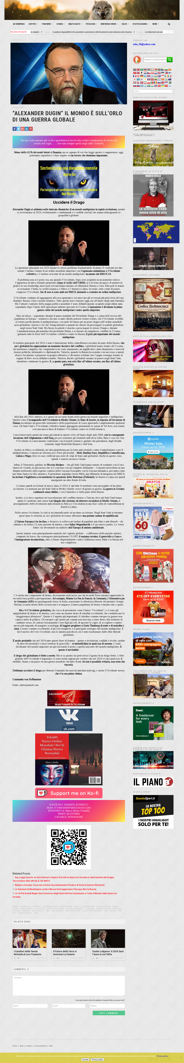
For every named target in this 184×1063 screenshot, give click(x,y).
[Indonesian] (163, 76)
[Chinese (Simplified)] (135, 72)
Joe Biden (16, 911)
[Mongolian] (135, 82)
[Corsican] (142, 72)
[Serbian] (166, 82)
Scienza (59, 24)
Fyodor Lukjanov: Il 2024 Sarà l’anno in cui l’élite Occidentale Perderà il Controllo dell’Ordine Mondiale (108, 953)
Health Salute (74, 24)
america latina (65, 906)
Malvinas (26, 911)
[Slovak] (135, 85)
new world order (73, 911)
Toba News (46, 24)
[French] (135, 76)
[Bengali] (159, 69)
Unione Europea (25, 913)
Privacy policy (162, 1056)
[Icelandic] (159, 76)
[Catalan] (170, 69)
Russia (113, 911)
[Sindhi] (170, 82)
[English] (159, 72)
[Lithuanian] (156, 79)
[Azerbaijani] (149, 69)
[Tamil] (152, 85)
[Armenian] (145, 69)
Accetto (85, 1060)
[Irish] (166, 76)
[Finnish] (170, 72)
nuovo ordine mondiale (92, 911)
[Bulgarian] (166, 69)
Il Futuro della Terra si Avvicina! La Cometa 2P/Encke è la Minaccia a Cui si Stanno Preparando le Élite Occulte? (68, 953)
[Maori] (170, 79)
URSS (36, 913)
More (154, 24)
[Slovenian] (138, 85)
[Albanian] (138, 69)
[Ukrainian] (163, 85)
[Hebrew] (152, 76)
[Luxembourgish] (159, 79)
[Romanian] (156, 82)
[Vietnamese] (166, 85)
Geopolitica (18, 40)
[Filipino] (166, 72)
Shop (21, 1046)
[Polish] (149, 82)
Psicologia (90, 24)
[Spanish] (145, 85)
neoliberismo (57, 911)
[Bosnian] (163, 69)
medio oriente (38, 911)
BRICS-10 (77, 906)
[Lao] (149, 79)
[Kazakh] (138, 79)
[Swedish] (149, 85)
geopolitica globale (55, 909)
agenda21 (37, 906)
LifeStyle (32, 24)
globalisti (89, 909)
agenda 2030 (25, 906)
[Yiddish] (170, 85)
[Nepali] (138, 82)
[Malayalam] (166, 79)
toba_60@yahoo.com (144, 44)
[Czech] (149, 72)
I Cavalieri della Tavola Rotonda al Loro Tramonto (27, 953)
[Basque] (152, 69)
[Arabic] (142, 69)
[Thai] (156, 85)
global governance (75, 909)
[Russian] (159, 82)
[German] (142, 76)
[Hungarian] (156, 76)
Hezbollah (117, 909)
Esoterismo (41, 958)
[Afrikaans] (135, 69)
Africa (15, 906)
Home (15, 1046)
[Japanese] (135, 79)
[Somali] (142, 85)
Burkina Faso (89, 906)
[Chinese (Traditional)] (138, 72)
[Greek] (145, 76)
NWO (106, 911)
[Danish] (152, 72)
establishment (26, 909)
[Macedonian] (163, 79)
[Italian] (170, 76)
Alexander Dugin (50, 906)
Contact (29, 1046)
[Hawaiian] (149, 76)
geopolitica (39, 909)
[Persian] (145, 82)
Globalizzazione (103, 909)
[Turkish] (159, 85)
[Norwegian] (142, 82)
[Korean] (142, 79)
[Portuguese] (152, 82)
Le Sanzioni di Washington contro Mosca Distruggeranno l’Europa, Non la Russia (55, 889)
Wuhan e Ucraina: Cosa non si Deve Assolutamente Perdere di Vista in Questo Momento (60, 885)
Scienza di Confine (77, 958)
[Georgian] (138, 76)
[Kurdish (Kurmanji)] (145, 79)
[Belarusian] (156, 69)
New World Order (108, 24)
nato (48, 911)
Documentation (40, 1046)
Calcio (124, 24)
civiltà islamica (103, 906)
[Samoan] (163, 82)
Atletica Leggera (140, 24)
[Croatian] (145, 72)
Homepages (20, 24)
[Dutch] (156, 72)
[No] (180, 1058)
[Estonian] (163, 72)
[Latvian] (152, 79)
